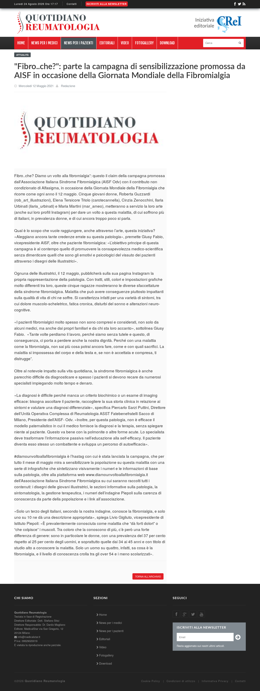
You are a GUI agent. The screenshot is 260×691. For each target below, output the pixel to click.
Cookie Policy (150, 681)
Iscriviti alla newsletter (107, 4)
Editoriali (107, 43)
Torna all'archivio (148, 576)
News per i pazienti (78, 43)
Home (21, 43)
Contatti (72, 3)
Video (125, 43)
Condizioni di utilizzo (181, 681)
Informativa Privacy (215, 681)
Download (167, 43)
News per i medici (44, 43)
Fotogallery (144, 43)
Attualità (22, 54)
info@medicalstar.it (29, 637)
